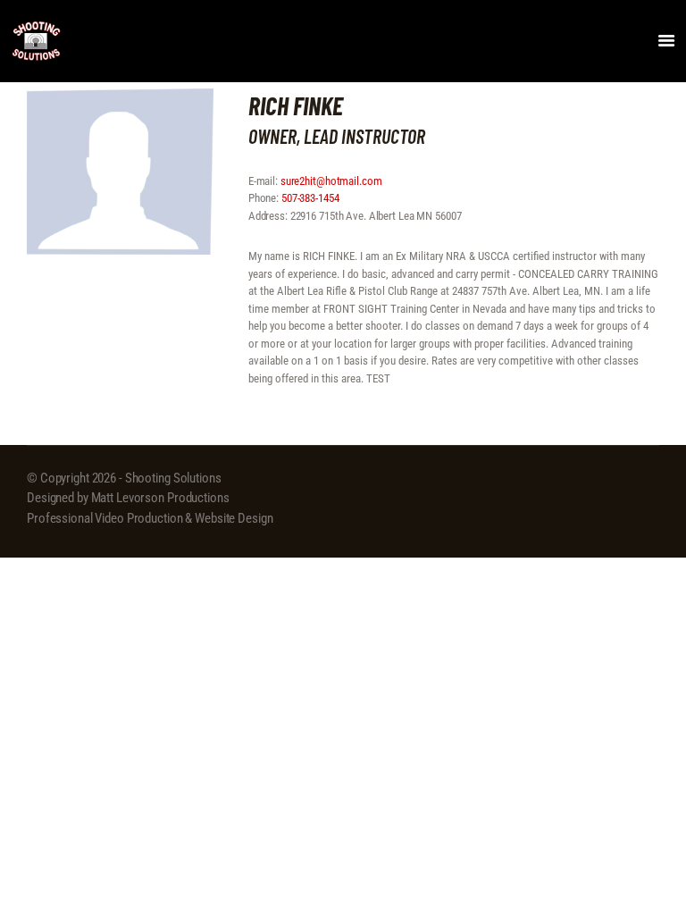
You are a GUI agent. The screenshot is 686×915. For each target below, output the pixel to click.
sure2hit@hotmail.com (331, 181)
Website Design (233, 518)
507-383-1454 (310, 198)
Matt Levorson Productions (160, 498)
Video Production (138, 518)
